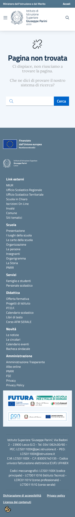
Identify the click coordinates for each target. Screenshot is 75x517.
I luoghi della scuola (19, 235)
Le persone (13, 249)
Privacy (11, 380)
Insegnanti (13, 253)
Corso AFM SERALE (19, 321)
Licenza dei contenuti (17, 502)
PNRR (10, 267)
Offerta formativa (17, 298)
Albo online (13, 366)
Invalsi (10, 208)
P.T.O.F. (10, 308)
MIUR (9, 185)
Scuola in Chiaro (16, 199)
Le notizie (12, 335)
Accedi (66, 4)
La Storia (12, 263)
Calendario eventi (17, 344)
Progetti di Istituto (18, 303)
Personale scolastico (19, 285)
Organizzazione (16, 244)
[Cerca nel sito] (67, 17)
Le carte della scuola (19, 240)
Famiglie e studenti (18, 281)
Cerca (61, 101)
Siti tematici (14, 217)
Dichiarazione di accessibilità (22, 495)
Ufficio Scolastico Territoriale (24, 194)
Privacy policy (56, 495)
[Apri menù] (5, 17)
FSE (8, 376)
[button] (37, 403)
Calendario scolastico (19, 312)
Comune (11, 213)
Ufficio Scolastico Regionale (24, 190)
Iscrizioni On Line (17, 203)
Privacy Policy (15, 385)
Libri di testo (14, 317)
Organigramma (16, 258)
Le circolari (13, 339)
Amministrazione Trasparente (25, 362)
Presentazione (15, 230)
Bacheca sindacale (18, 348)
